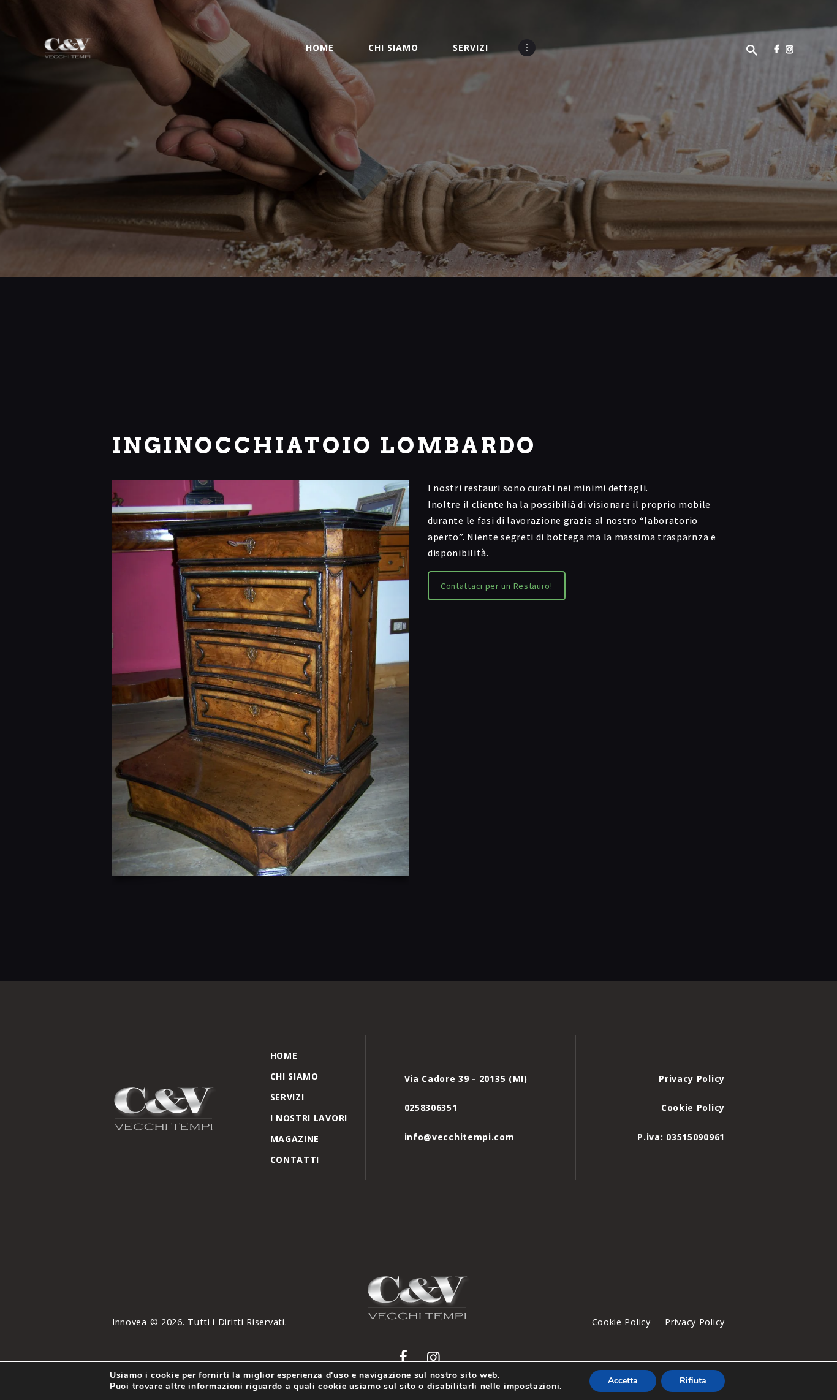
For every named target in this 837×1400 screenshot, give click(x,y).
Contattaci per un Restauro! (497, 585)
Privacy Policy (692, 1078)
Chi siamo (294, 1076)
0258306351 (431, 1107)
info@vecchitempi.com (459, 1137)
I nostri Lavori (309, 1118)
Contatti (295, 1159)
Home (284, 1055)
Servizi (287, 1097)
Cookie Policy (693, 1107)
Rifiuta (693, 1381)
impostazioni (531, 1386)
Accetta (623, 1381)
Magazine (295, 1139)
